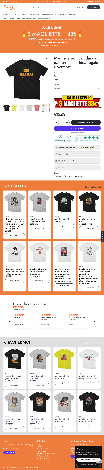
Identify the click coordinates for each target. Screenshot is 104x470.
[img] (53, 307)
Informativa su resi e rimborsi (46, 454)
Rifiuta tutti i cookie (88, 465)
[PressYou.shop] (12, 7)
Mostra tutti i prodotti (93, 187)
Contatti (39, 447)
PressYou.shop (20, 467)
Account (82, 7)
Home (4, 18)
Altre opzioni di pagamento (77, 132)
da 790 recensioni (19, 309)
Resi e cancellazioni (43, 456)
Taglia (56, 76)
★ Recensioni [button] (102, 236)
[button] (93, 7)
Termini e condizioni (43, 449)
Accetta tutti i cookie (88, 460)
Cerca (39, 444)
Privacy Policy (41, 451)
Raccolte (11, 18)
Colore (56, 85)
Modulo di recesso (43, 458)
